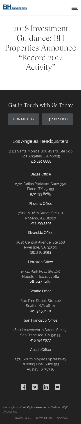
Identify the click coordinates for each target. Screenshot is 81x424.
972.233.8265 (40, 194)
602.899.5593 (41, 223)
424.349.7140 (40, 311)
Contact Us (23, 119)
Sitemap (62, 418)
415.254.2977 (40, 340)
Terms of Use (44, 418)
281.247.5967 (40, 281)
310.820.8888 (58, 119)
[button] (75, 7)
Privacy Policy (22, 418)
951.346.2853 (40, 252)
